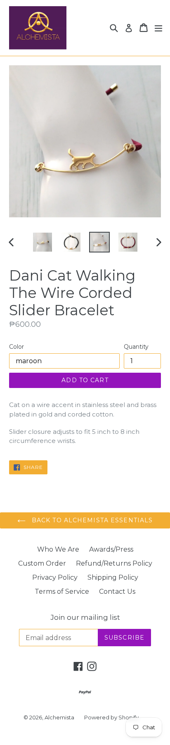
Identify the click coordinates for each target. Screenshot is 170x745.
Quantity (136, 346)
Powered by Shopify (111, 717)
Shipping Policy (112, 577)
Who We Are (58, 549)
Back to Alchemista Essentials (91, 520)
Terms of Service (62, 591)
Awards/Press (111, 549)
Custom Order (42, 563)
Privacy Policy (55, 577)
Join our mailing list (85, 617)
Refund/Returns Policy (114, 563)
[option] (42, 242)
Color (16, 346)
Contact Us (117, 591)
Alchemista (59, 717)
